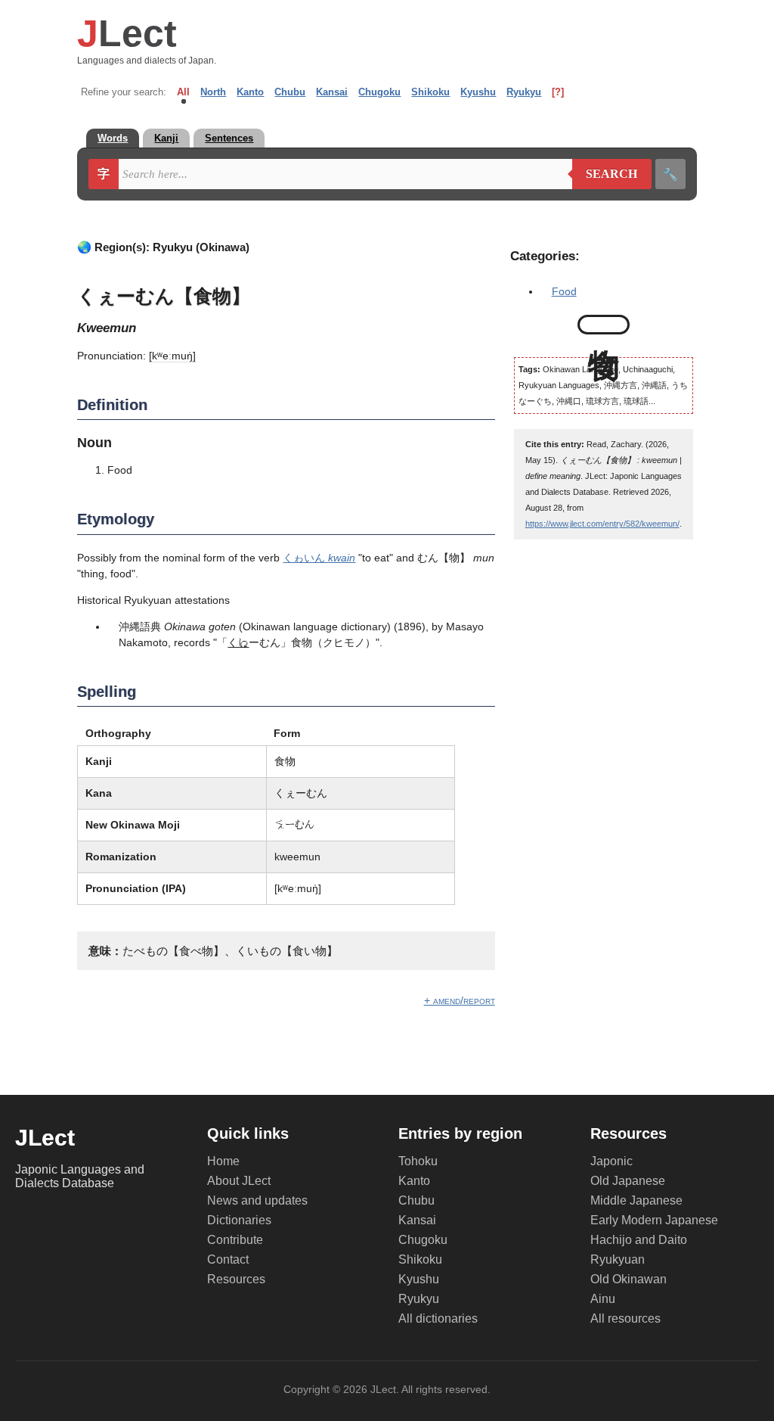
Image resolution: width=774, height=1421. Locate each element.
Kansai (332, 92)
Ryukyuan (617, 1259)
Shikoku (430, 92)
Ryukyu (523, 92)
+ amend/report (459, 1000)
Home (223, 1161)
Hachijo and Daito (638, 1239)
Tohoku (418, 1161)
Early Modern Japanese (654, 1220)
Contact (228, 1259)
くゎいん (319, 558)
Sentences (229, 138)
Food (564, 291)
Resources (236, 1279)
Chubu (289, 92)
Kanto (250, 92)
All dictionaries (438, 1318)
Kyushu (478, 92)
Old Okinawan (628, 1279)
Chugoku (379, 92)
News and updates (257, 1200)
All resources (625, 1318)
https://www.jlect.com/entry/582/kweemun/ (602, 523)
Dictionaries (239, 1220)
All (183, 92)
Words (113, 138)
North (213, 92)
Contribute (235, 1239)
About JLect (239, 1180)
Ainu (602, 1298)
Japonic (611, 1161)
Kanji (166, 138)
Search (605, 174)
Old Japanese (627, 1180)
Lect (127, 33)
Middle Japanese (636, 1200)
